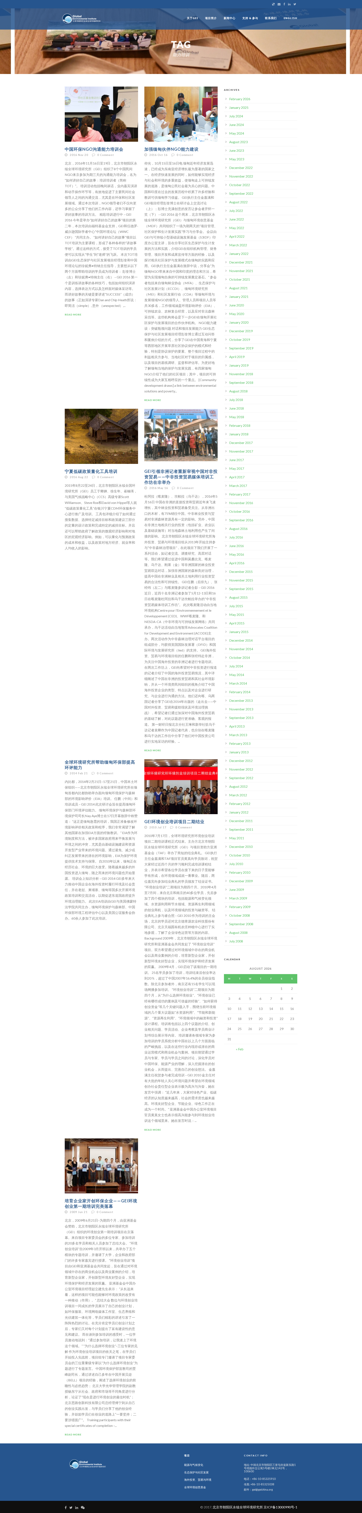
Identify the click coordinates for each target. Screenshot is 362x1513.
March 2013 (238, 735)
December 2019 (241, 331)
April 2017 (236, 477)
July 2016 (236, 537)
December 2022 (241, 168)
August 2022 (238, 202)
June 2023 (236, 150)
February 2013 (239, 743)
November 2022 (241, 176)
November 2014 (241, 649)
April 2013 (236, 726)
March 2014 (238, 683)
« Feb (239, 1049)
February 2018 (239, 425)
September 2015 (241, 589)
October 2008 (239, 915)
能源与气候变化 (193, 1464)
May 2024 (236, 133)
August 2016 (238, 529)
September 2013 (241, 718)
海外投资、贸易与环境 (197, 1479)
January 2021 (238, 296)
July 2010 (236, 864)
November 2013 (241, 709)
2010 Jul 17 (157, 827)
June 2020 (236, 305)
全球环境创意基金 (195, 1487)
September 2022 (241, 193)
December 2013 (241, 700)
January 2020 (238, 322)
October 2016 (239, 511)
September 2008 (241, 924)
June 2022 (236, 219)
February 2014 (239, 692)
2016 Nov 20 (79, 155)
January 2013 (238, 752)
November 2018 (241, 374)
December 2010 (241, 847)
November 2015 (241, 580)
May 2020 (236, 314)
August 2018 (238, 391)
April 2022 (236, 236)
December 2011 (241, 821)
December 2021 (241, 262)
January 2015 (238, 632)
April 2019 (236, 357)
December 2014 (241, 640)
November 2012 (241, 769)
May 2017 (236, 468)
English (290, 18)
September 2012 (241, 778)
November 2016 (241, 503)
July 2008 (236, 941)
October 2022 (239, 185)
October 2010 (239, 855)
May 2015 (236, 614)
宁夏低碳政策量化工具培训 (91, 471)
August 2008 (238, 932)
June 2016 (236, 546)
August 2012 (238, 786)
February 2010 (239, 872)
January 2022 (238, 254)
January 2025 (238, 107)
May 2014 (236, 675)
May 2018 (236, 417)
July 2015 (236, 606)
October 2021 (239, 279)
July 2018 (236, 400)
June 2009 (236, 889)
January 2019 (238, 365)
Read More (73, 314)
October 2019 (239, 339)
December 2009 (241, 881)
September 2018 (241, 382)
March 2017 (238, 486)
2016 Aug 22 (79, 477)
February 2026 (239, 99)
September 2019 (241, 348)
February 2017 (239, 494)
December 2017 (241, 443)
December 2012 (241, 761)
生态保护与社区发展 (196, 1472)
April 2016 (236, 563)
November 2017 (241, 451)
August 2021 (238, 288)
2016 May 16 (158, 488)
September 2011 (241, 829)
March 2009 (238, 898)
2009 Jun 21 (79, 1212)
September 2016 (241, 520)
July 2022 (236, 211)
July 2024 (236, 116)
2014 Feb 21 (79, 773)
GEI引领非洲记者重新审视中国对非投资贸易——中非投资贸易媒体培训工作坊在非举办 (181, 477)
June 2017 (236, 460)
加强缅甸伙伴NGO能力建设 (171, 149)
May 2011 (236, 838)
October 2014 (239, 657)
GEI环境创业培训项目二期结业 (174, 821)
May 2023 (236, 159)
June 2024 (236, 125)
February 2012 (239, 804)
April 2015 (236, 623)
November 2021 (241, 271)
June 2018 (236, 408)
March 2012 (238, 795)
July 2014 (236, 666)
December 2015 (241, 572)
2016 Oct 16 (158, 155)
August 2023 (238, 142)
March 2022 (238, 245)
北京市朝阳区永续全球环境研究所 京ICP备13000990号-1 (255, 1507)
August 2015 (238, 597)
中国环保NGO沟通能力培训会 (94, 149)
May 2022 (236, 228)
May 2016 (236, 554)
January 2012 (238, 812)
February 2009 (239, 907)
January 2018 (238, 434)
